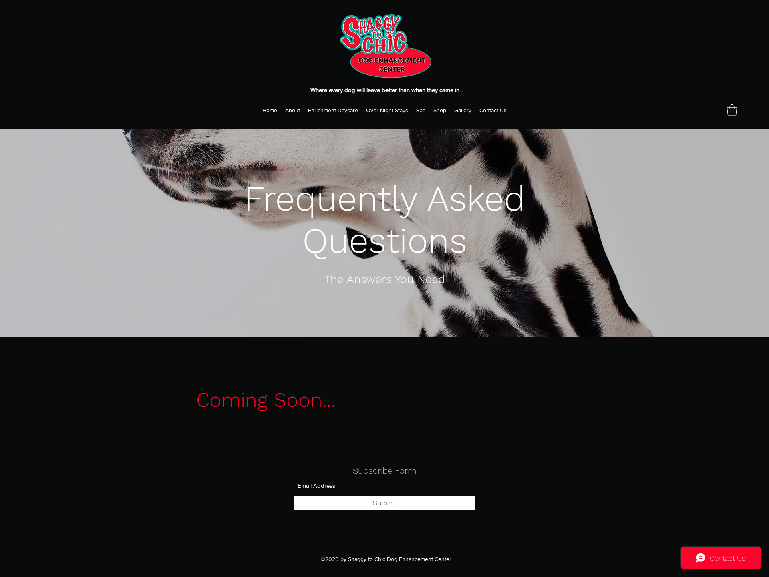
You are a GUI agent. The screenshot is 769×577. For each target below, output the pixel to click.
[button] (732, 110)
